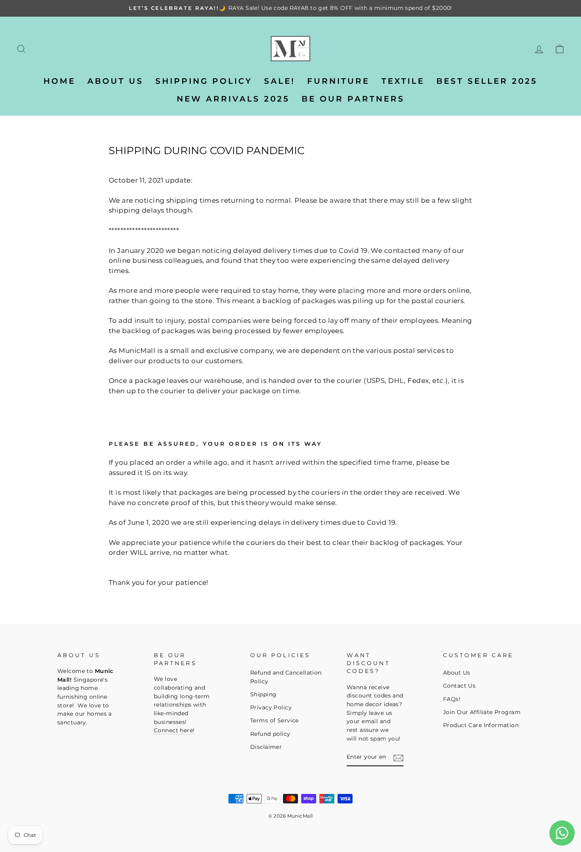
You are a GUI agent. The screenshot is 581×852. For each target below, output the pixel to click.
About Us (456, 672)
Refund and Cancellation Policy (286, 677)
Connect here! (174, 730)
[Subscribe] (398, 758)
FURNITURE (338, 81)
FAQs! (451, 699)
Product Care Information (481, 725)
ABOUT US (115, 81)
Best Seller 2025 (487, 81)
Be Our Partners (353, 99)
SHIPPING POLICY (203, 81)
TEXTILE (402, 81)
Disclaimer (266, 746)
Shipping (263, 694)
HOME (59, 81)
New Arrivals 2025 (233, 99)
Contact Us (459, 685)
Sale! (279, 81)
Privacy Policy (271, 707)
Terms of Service (274, 720)
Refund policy (270, 733)
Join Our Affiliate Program (482, 712)
